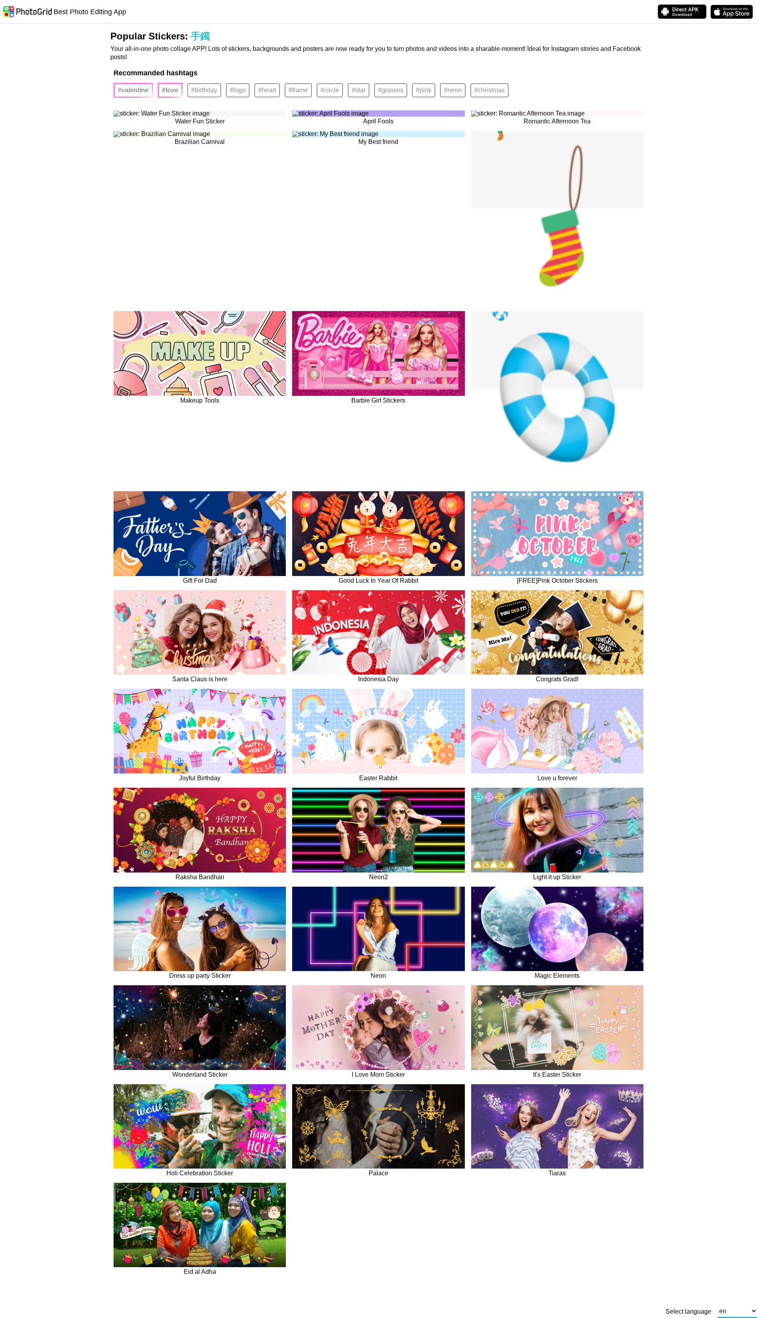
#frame (298, 90)
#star (358, 90)
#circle (330, 90)
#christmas (489, 90)
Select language (688, 1312)
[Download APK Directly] (682, 11)
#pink (423, 90)
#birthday (204, 90)
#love (170, 90)
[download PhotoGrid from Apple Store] (731, 12)
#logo (238, 90)
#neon (453, 90)
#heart (267, 90)
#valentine (133, 90)
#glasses (390, 90)
